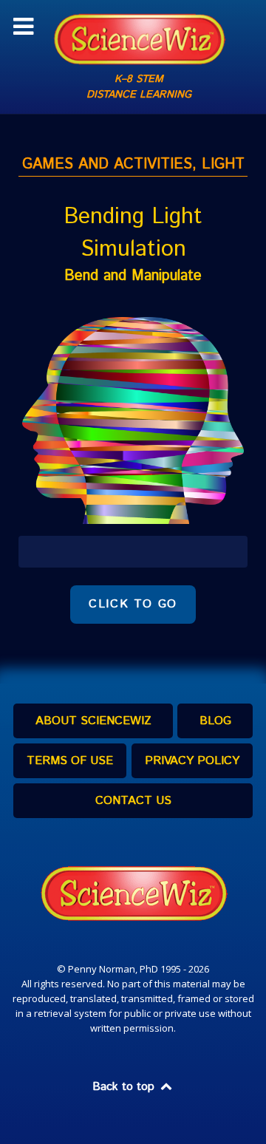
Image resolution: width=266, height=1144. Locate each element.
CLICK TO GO (133, 604)
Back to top (125, 1086)
